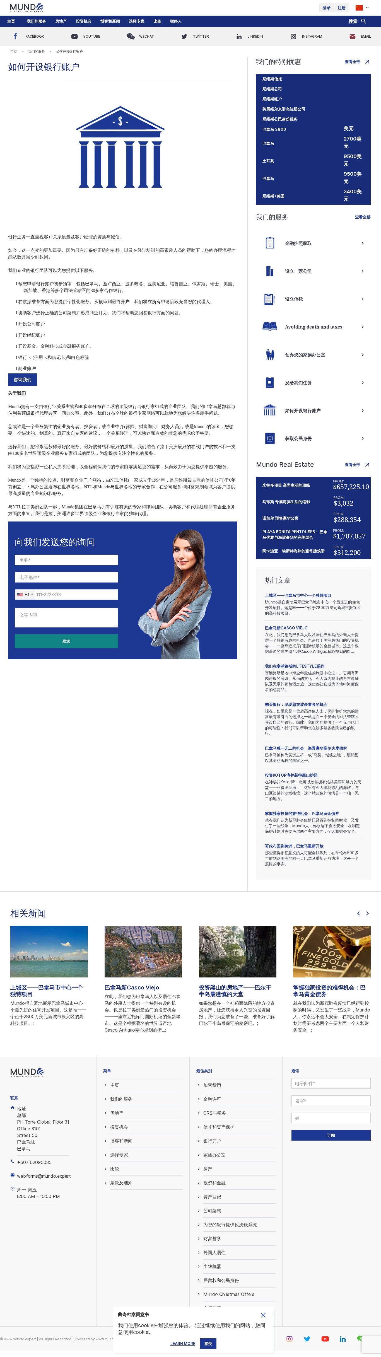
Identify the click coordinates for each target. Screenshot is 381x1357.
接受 (208, 1343)
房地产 (61, 21)
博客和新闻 (110, 21)
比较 (157, 21)
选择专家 (136, 21)
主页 (11, 21)
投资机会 (83, 21)
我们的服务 (36, 21)
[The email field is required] (66, 577)
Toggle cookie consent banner (263, 1315)
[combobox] (25, 595)
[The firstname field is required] (66, 560)
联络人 (176, 21)
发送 (66, 641)
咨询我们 (23, 379)
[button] (36, 21)
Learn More (182, 1343)
